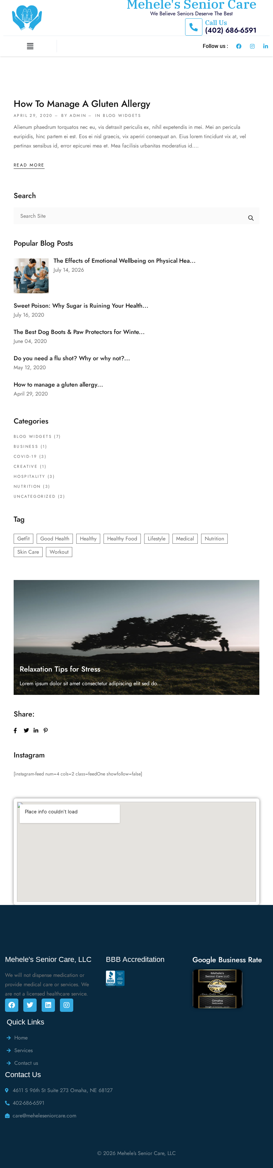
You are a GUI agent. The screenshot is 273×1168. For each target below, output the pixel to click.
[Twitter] (30, 1005)
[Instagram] (66, 1005)
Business (26, 446)
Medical (185, 538)
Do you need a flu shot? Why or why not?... (72, 358)
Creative (26, 466)
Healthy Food (122, 538)
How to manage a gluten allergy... (58, 384)
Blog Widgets (122, 116)
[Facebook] (11, 1005)
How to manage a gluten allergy (82, 104)
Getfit (23, 538)
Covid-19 (25, 456)
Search (251, 215)
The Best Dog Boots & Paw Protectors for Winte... (79, 332)
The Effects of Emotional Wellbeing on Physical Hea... (125, 260)
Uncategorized (35, 496)
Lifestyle (156, 538)
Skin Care (28, 552)
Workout (59, 552)
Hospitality (30, 476)
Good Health (54, 538)
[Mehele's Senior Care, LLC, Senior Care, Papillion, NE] (119, 995)
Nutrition (27, 486)
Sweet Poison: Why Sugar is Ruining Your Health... (81, 305)
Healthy (88, 538)
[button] (30, 46)
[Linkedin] (48, 1005)
